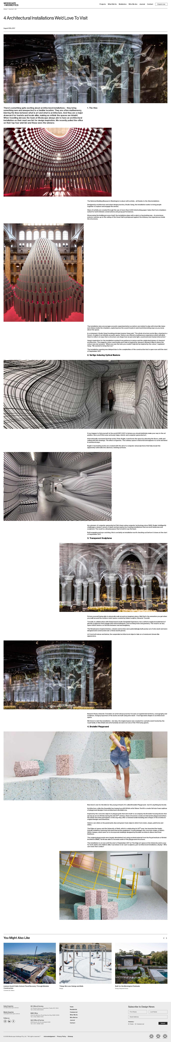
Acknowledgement (49, 1036)
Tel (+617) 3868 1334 (37, 1024)
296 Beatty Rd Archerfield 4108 (40, 1022)
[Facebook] (13, 1021)
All (15, 9)
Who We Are (133, 4)
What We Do (112, 4)
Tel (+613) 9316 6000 (37, 1010)
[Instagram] (5, 1021)
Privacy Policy (61, 1036)
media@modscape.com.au (12, 1013)
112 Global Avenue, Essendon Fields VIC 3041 (45, 1008)
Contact (150, 4)
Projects (103, 4)
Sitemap (70, 1036)
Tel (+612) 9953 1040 (37, 1017)
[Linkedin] (9, 1021)
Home (5, 9)
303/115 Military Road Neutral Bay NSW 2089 (45, 1015)
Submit (163, 1023)
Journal (142, 4)
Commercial (140, 1024)
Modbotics (122, 4)
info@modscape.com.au (11, 1007)
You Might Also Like (17, 937)
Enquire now (161, 4)
